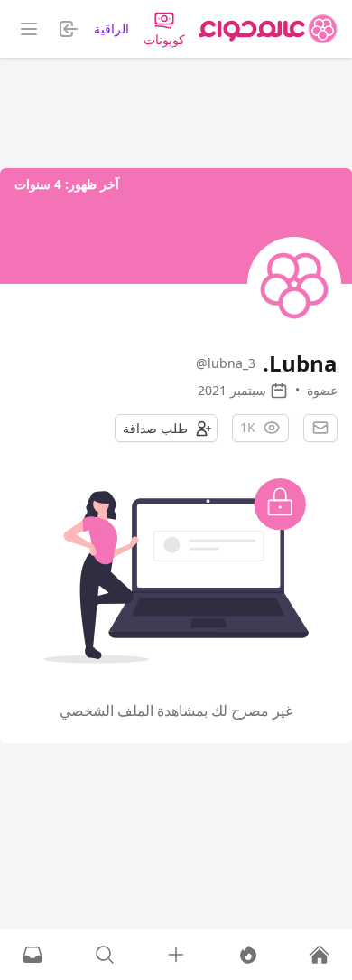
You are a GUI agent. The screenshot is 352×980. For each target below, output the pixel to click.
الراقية (111, 28)
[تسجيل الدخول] (176, 955)
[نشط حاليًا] (248, 955)
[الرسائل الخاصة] (32, 955)
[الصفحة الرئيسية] (268, 28)
